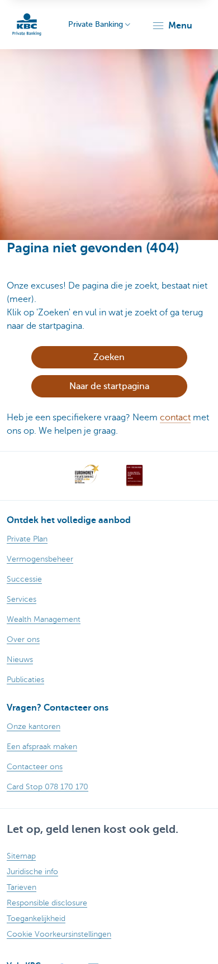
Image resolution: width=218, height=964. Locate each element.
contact (175, 418)
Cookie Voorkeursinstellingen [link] (59, 934)
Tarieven (21, 887)
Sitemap (21, 856)
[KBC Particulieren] (27, 24)
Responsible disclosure (47, 903)
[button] (172, 25)
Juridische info (32, 871)
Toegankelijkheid (36, 918)
